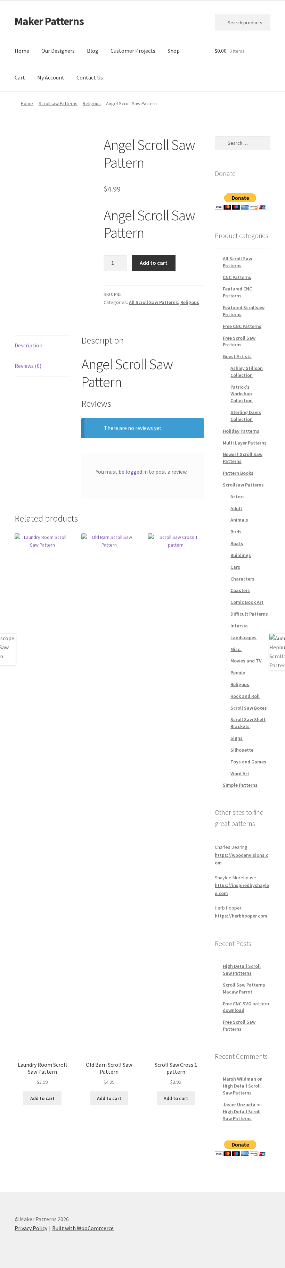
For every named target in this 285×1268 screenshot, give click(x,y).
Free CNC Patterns (242, 326)
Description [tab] (28, 345)
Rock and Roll (245, 696)
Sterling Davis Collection (245, 415)
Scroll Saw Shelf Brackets (248, 722)
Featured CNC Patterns (237, 292)
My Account (50, 77)
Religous (92, 103)
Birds (236, 532)
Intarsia (239, 626)
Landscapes (243, 637)
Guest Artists (237, 356)
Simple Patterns (240, 785)
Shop (174, 50)
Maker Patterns (49, 21)
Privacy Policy (31, 1228)
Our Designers (58, 50)
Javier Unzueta (239, 1104)
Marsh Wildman (239, 1079)
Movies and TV (246, 661)
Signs (236, 738)
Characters (242, 579)
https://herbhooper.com (241, 916)
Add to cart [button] (42, 1098)
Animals (239, 520)
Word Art (239, 773)
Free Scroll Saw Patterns (239, 341)
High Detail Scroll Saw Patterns (242, 969)
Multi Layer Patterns (245, 443)
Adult (236, 508)
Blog (92, 50)
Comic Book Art (246, 602)
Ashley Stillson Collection (246, 371)
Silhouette (241, 750)
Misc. (236, 649)
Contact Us (89, 77)
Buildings (240, 555)
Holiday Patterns (241, 431)
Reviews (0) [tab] (28, 365)
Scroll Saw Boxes (248, 708)
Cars (235, 567)
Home (22, 50)
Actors (237, 496)
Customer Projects (133, 50)
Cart (20, 77)
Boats (236, 543)
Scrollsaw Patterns (58, 103)
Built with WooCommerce (83, 1228)
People (237, 672)
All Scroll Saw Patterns (153, 302)
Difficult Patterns (249, 614)
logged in (136, 471)
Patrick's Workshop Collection (241, 394)
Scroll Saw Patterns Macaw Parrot (244, 988)
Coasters (240, 590)
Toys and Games (248, 762)
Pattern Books (238, 473)
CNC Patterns (237, 277)
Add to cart (154, 262)
